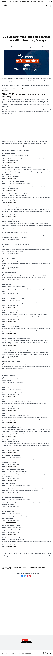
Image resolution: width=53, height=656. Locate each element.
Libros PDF (11, 1)
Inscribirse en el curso (11, 162)
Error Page (40, 1)
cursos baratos (8, 567)
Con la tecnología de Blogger (25, 653)
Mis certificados (31, 1)
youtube (50, 653)
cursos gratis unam (17, 567)
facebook (43, 653)
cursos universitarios (32, 567)
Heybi (16, 653)
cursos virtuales (41, 567)
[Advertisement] (14, 22)
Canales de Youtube (20, 1)
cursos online (25, 567)
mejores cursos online (6, 568)
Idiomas (4, 1)
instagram (45, 653)
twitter (48, 653)
